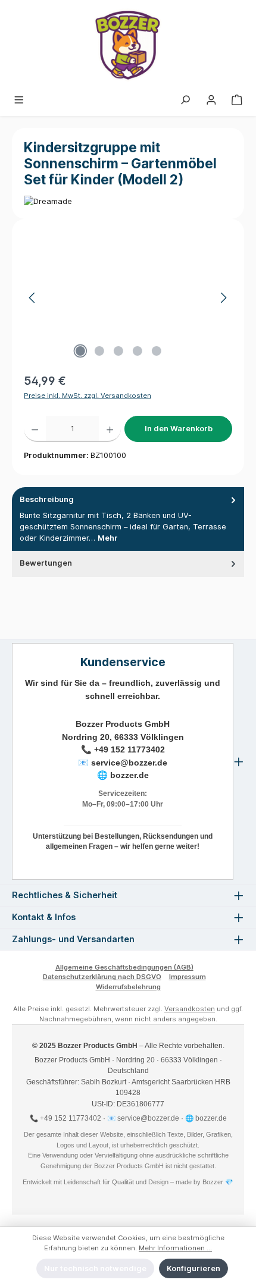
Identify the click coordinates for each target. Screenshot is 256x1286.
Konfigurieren (193, 1268)
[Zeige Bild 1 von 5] (80, 351)
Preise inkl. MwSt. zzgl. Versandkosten (87, 395)
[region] (128, 298)
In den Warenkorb (179, 428)
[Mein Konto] (211, 100)
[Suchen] (185, 100)
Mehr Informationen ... (175, 1248)
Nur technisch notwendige (95, 1268)
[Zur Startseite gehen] (128, 45)
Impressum (187, 977)
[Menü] (19, 100)
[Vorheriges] (33, 297)
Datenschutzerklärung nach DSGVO (102, 977)
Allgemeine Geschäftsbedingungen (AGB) (124, 967)
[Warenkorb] (237, 100)
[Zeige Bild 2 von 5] (99, 351)
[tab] (128, 519)
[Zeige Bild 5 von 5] (156, 351)
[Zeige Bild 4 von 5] (137, 351)
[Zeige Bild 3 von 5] (118, 351)
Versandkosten (189, 1009)
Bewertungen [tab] (46, 563)
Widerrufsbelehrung (128, 987)
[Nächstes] (223, 297)
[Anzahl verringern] (35, 429)
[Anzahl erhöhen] (110, 429)
